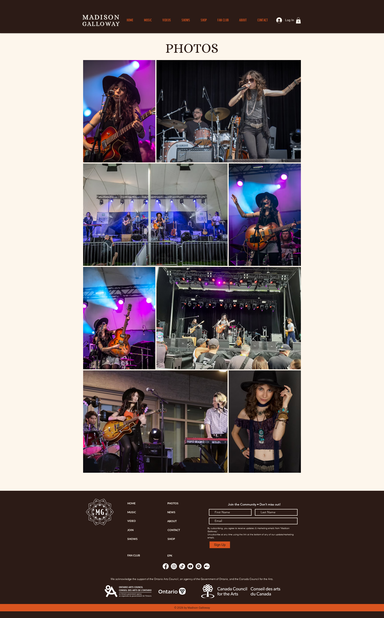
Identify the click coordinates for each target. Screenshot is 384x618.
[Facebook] (166, 566)
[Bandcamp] (207, 566)
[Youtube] (190, 566)
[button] (298, 20)
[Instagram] (174, 566)
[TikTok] (182, 566)
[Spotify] (199, 566)
